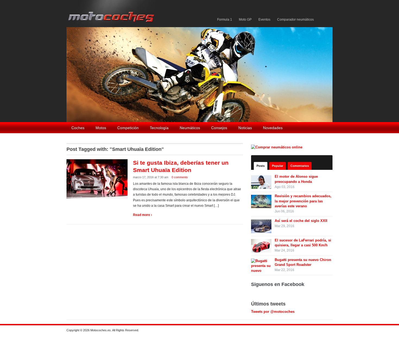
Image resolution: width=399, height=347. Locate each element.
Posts (260, 165)
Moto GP (245, 19)
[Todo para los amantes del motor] (112, 13)
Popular (277, 165)
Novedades (273, 128)
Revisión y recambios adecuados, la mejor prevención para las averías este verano (303, 201)
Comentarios (299, 165)
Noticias (245, 128)
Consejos (219, 128)
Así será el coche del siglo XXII (301, 221)
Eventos (264, 19)
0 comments (180, 177)
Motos (101, 128)
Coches (77, 128)
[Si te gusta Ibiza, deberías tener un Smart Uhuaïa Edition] (97, 179)
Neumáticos (190, 128)
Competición (128, 128)
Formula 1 (224, 19)
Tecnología (159, 128)
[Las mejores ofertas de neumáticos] (277, 147)
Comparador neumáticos (295, 19)
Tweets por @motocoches (272, 312)
